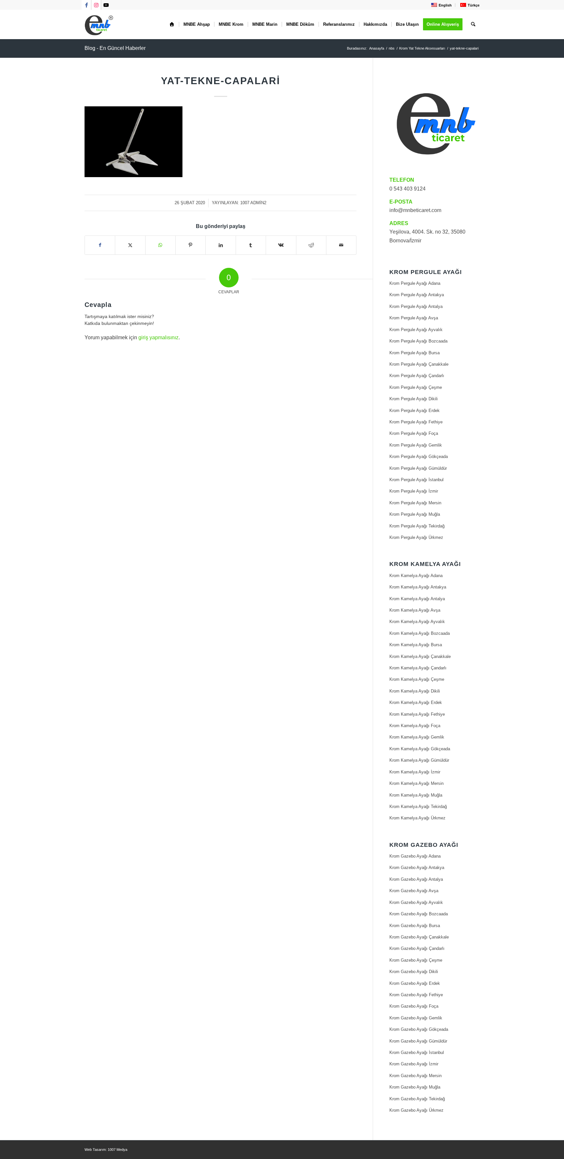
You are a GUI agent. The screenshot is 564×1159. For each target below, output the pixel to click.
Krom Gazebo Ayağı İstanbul (416, 1052)
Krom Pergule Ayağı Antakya (416, 294)
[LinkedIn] (220, 245)
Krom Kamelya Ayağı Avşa (414, 610)
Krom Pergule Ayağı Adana (414, 283)
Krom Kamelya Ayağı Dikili (414, 691)
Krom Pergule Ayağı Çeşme (415, 387)
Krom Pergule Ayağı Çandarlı (416, 375)
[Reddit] (311, 245)
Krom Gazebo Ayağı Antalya (416, 879)
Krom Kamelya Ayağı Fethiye (417, 714)
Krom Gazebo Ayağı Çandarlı (417, 948)
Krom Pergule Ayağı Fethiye (416, 421)
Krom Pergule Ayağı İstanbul (416, 479)
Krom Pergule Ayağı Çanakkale (418, 364)
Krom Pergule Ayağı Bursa (414, 352)
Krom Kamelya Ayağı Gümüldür (419, 760)
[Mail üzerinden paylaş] (341, 245)
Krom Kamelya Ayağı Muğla (415, 795)
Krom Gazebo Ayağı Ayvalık (416, 902)
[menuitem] (440, 5)
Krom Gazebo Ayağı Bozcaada (418, 913)
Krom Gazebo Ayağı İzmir (413, 1063)
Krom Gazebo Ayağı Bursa (414, 925)
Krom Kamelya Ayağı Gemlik (416, 737)
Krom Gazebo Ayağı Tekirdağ (417, 1098)
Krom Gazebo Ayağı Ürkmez (416, 1110)
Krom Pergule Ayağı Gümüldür (418, 468)
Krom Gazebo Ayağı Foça (413, 1006)
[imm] (99, 24)
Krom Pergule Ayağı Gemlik (415, 445)
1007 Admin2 (253, 202)
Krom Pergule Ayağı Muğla (414, 514)
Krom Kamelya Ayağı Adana (416, 575)
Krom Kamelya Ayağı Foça (414, 725)
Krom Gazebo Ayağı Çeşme (415, 960)
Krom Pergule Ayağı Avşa (413, 317)
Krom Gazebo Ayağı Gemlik (415, 1017)
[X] (130, 245)
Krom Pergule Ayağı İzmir (413, 491)
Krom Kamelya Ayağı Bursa (415, 644)
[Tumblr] (251, 245)
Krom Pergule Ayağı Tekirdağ (417, 526)
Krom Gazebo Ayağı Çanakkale (419, 937)
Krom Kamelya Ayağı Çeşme (416, 679)
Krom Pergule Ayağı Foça (413, 433)
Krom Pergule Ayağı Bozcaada (418, 341)
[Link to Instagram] (96, 5)
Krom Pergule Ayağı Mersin (415, 502)
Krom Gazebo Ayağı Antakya (416, 867)
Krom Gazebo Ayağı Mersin (415, 1075)
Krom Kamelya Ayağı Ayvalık (417, 621)
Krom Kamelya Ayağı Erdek (415, 702)
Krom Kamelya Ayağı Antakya (417, 587)
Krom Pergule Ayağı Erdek (414, 410)
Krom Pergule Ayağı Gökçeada (418, 456)
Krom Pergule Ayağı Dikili (413, 398)
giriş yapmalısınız (158, 337)
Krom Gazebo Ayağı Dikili (413, 971)
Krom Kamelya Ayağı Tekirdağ (418, 806)
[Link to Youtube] (106, 5)
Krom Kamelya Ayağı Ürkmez (417, 818)
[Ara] (473, 24)
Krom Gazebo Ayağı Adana (415, 856)
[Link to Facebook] (86, 5)
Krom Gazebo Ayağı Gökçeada (418, 1029)
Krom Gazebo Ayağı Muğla (414, 1087)
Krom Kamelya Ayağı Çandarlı (417, 667)
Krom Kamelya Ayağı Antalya (417, 598)
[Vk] (281, 245)
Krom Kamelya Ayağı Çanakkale (420, 656)
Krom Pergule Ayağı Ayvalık (416, 329)
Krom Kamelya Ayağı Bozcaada (419, 633)
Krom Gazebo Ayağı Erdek (414, 983)
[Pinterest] (190, 245)
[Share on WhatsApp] (160, 245)
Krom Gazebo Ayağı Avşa (413, 890)
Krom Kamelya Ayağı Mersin (416, 783)
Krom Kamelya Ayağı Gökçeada (419, 748)
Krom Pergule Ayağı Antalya (416, 306)
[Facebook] (100, 245)
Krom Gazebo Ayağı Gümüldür (418, 1041)
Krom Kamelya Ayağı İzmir (414, 772)
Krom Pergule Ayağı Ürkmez (416, 537)
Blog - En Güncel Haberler (115, 48)
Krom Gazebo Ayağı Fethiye (416, 994)
